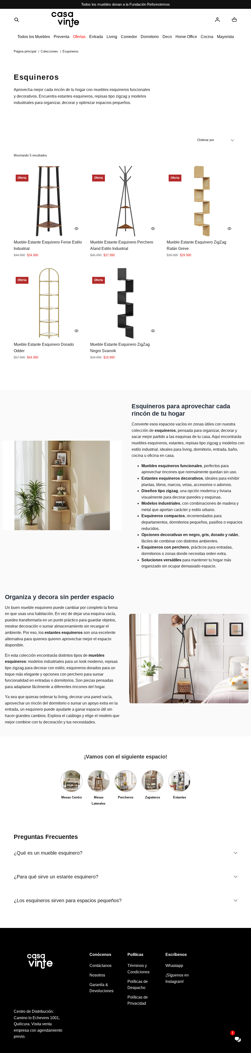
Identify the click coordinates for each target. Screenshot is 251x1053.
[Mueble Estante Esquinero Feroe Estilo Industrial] (49, 201)
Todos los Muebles (33, 37)
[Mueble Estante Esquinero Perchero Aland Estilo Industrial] (125, 201)
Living (112, 37)
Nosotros (97, 975)
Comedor (129, 37)
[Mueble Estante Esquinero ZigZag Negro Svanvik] (125, 303)
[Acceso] (217, 20)
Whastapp (174, 965)
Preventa (61, 37)
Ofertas (79, 37)
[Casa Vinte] (65, 19)
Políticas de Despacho (137, 984)
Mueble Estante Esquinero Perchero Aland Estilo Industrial (121, 245)
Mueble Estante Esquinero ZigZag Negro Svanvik (120, 347)
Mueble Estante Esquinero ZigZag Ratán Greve (196, 245)
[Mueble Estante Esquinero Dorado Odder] (49, 303)
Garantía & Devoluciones (101, 988)
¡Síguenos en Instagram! (177, 978)
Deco (167, 37)
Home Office (186, 37)
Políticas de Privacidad (137, 1000)
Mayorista (225, 37)
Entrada (96, 37)
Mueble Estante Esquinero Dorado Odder (44, 347)
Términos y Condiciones (138, 968)
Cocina (207, 37)
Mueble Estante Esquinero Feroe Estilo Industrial (48, 245)
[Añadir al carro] (76, 228)
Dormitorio (150, 37)
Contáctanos (100, 965)
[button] (17, 19)
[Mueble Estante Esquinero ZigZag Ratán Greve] (202, 201)
